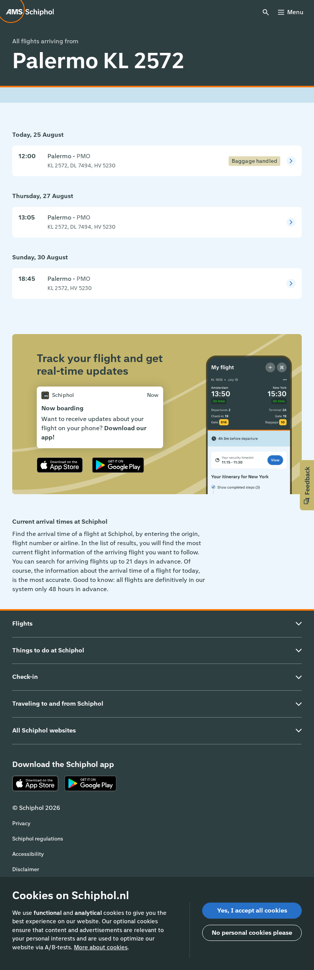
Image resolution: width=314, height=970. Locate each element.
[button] (307, 485)
